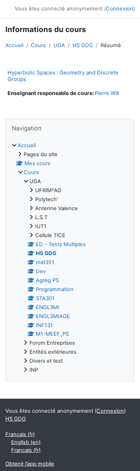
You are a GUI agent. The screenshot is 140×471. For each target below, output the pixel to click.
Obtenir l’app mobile (29, 464)
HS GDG (83, 45)
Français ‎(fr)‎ (20, 434)
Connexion (119, 8)
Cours (38, 45)
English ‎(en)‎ (26, 442)
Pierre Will (107, 93)
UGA (59, 45)
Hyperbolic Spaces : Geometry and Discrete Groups (63, 75)
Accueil (14, 45)
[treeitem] (70, 258)
